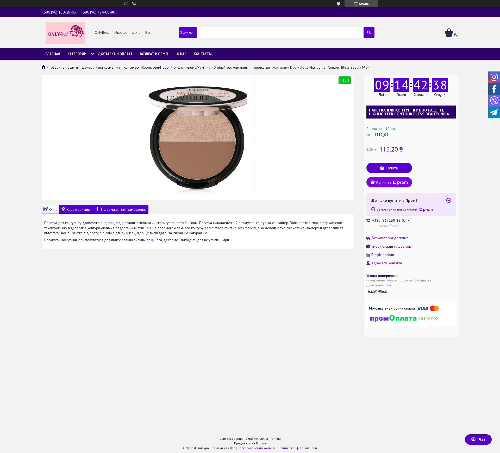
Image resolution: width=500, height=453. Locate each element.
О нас (181, 54)
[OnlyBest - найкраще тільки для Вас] (65, 32)
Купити (391, 167)
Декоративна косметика (101, 67)
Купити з (384, 182)
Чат (482, 439)
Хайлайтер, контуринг (231, 67)
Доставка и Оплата (115, 54)
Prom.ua (275, 439)
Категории (76, 54)
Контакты (203, 54)
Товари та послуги (63, 67)
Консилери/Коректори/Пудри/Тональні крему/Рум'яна (167, 67)
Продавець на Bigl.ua (250, 443)
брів (149, 240)
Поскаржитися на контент (256, 448)
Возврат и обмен (155, 54)
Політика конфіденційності (297, 448)
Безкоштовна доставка (390, 238)
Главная (52, 54)
